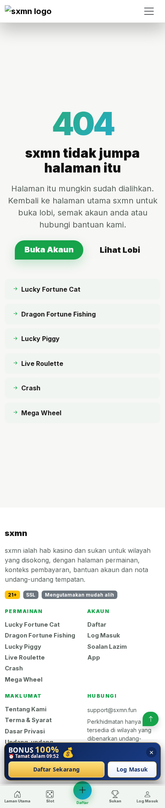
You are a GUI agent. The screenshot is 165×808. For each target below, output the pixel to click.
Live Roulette (25, 657)
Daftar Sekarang (56, 769)
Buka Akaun (49, 249)
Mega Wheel (23, 679)
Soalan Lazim (107, 646)
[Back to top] (151, 719)
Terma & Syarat (28, 720)
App (93, 657)
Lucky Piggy (23, 646)
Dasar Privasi (25, 731)
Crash (14, 668)
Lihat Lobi (120, 250)
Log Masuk (103, 635)
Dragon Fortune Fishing (40, 635)
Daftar (97, 624)
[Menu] (149, 11)
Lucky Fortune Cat (32, 624)
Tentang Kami (25, 709)
